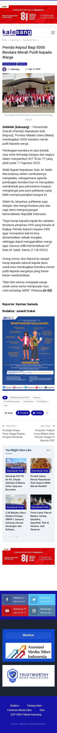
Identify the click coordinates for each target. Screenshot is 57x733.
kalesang (36, 397)
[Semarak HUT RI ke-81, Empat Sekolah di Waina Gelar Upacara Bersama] (16, 465)
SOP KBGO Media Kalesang (26, 714)
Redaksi (14, 705)
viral (5, 405)
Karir (42, 710)
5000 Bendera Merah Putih (19, 397)
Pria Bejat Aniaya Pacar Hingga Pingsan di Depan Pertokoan (13, 433)
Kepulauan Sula (9, 64)
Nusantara (22, 64)
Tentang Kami (34, 705)
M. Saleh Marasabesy (12, 401)
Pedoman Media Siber (19, 710)
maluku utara (28, 401)
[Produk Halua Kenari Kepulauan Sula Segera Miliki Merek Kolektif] (40, 465)
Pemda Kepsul (42, 401)
